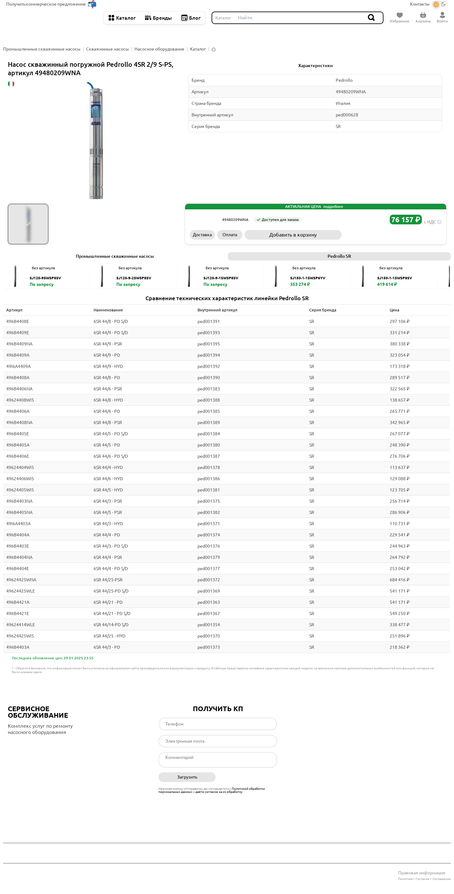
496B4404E (17, 568)
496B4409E (17, 332)
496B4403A (17, 647)
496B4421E (17, 613)
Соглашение (441, 879)
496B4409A (17, 355)
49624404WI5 (20, 467)
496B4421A (17, 602)
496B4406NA (19, 388)
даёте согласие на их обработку (218, 792)
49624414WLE (20, 624)
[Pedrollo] (204, 219)
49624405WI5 (20, 489)
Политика (405, 879)
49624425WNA (21, 579)
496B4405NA (19, 512)
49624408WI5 (20, 400)
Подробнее (34, 744)
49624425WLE (20, 591)
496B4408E (17, 321)
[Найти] (371, 17)
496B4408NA (19, 422)
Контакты (420, 4)
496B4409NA (19, 343)
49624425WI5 (20, 635)
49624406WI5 (20, 478)
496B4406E (17, 456)
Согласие (422, 879)
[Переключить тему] (440, 4)
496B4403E (17, 546)
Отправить (249, 777)
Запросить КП (392, 234)
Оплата (229, 234)
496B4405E (17, 433)
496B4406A (17, 411)
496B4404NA (19, 557)
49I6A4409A (18, 366)
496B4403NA (19, 501)
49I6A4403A (18, 523)
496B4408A (17, 377)
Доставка (202, 234)
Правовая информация (421, 872)
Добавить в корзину (293, 234)
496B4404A (17, 534)
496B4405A (17, 444)
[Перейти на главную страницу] (51, 18)
